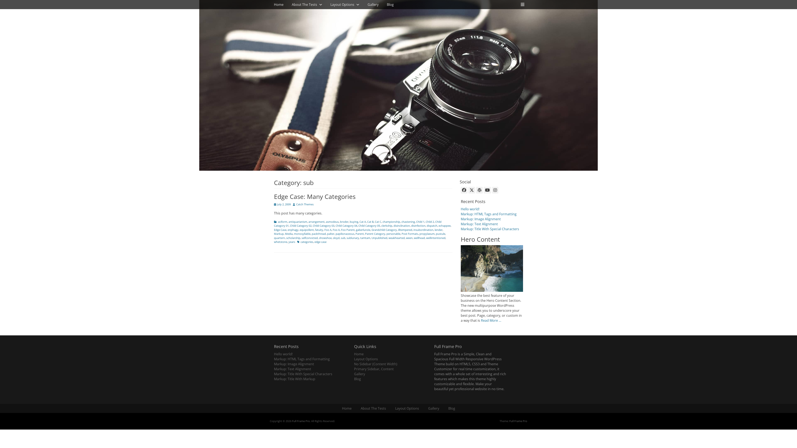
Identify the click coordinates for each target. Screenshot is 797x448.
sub (343, 238)
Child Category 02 (301, 226)
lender (439, 230)
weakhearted (397, 238)
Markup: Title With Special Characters (490, 229)
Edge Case (280, 230)
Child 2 (430, 222)
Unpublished (379, 238)
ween (409, 238)
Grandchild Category (384, 230)
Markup (279, 234)
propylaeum (427, 234)
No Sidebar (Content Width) (375, 364)
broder (344, 222)
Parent (360, 234)
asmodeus (332, 222)
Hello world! (470, 209)
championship (391, 222)
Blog (390, 4)
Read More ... (491, 320)
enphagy (293, 230)
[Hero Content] (492, 290)
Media (289, 234)
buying (354, 222)
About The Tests (304, 4)
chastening (408, 222)
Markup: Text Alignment (479, 224)
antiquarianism (297, 222)
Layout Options (342, 4)
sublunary (353, 238)
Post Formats (410, 234)
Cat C (378, 222)
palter (330, 234)
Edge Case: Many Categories (315, 196)
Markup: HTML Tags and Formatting (489, 214)
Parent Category (375, 234)
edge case (320, 242)
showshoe (325, 238)
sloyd (336, 238)
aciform (282, 222)
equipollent (307, 230)
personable (393, 234)
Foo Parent (348, 230)
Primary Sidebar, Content (374, 369)
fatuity (319, 230)
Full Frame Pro (301, 421)
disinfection (418, 226)
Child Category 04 (346, 226)
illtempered (405, 230)
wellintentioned (435, 238)
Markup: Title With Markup (294, 379)
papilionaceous (345, 234)
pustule (440, 234)
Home (279, 4)
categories (307, 242)
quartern (279, 238)
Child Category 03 (323, 226)
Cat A (362, 222)
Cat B (370, 222)
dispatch (432, 226)
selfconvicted (310, 238)
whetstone (280, 242)
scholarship (293, 238)
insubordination (423, 230)
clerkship (386, 226)
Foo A (327, 230)
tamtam (365, 238)
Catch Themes (305, 204)
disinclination (402, 226)
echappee (445, 226)
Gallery (373, 4)
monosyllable (302, 234)
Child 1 (420, 222)
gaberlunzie (363, 230)
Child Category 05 (369, 226)
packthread (319, 234)
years (291, 242)
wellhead (419, 238)
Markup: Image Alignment (481, 219)
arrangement (316, 222)
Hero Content (480, 239)
